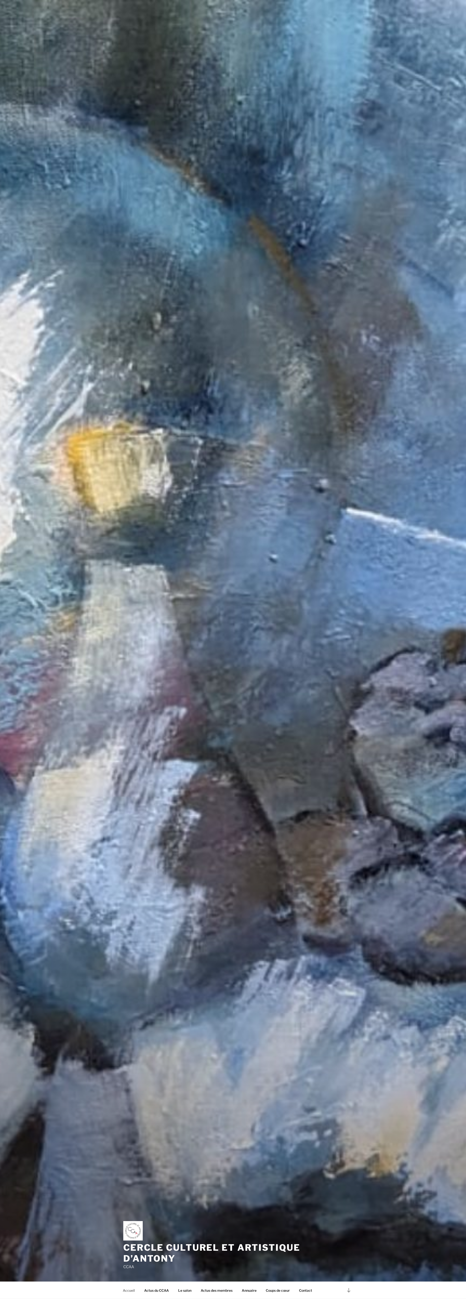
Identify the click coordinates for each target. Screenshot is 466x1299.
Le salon (184, 1290)
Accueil (129, 1290)
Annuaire (249, 1290)
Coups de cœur (278, 1290)
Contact (305, 1290)
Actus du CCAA (156, 1290)
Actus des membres (217, 1290)
